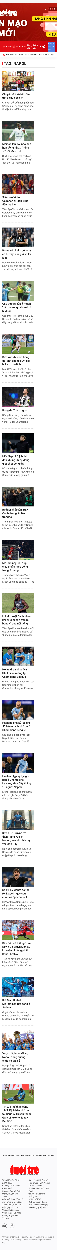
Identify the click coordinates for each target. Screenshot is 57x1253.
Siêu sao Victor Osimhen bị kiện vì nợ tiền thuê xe (15, 201)
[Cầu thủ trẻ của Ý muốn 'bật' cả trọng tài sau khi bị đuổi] (18, 291)
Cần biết (28, 46)
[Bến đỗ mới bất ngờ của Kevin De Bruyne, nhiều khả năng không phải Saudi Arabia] (18, 930)
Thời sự (33, 55)
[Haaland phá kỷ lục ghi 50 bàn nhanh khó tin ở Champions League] (18, 710)
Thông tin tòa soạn (10, 1210)
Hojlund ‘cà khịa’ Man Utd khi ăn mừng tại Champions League (15, 673)
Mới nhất (10, 55)
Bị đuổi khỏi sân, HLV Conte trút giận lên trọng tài (15, 513)
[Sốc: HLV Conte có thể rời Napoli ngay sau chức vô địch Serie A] (18, 877)
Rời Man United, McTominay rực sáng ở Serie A (16, 1004)
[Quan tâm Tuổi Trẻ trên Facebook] (12, 1226)
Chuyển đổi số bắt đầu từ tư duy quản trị (16, 96)
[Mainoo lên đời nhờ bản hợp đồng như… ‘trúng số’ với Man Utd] (18, 131)
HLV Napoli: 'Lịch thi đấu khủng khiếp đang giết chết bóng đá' (15, 460)
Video (26, 55)
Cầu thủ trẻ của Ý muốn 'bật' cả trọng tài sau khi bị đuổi (16, 307)
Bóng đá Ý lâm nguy (14, 410)
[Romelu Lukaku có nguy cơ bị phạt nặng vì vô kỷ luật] (18, 237)
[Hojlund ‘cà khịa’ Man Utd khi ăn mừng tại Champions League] (18, 656)
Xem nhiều (19, 55)
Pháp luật (49, 55)
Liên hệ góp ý (35, 1207)
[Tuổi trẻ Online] (24, 1170)
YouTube (19, 46)
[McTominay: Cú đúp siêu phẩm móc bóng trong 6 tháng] (18, 550)
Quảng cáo (35, 46)
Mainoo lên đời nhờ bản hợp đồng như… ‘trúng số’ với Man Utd (16, 147)
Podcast (9, 46)
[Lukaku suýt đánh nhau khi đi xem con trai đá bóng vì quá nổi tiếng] (18, 603)
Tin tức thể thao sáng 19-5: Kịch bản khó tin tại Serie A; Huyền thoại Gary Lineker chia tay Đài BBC (16, 1114)
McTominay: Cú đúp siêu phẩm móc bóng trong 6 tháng (15, 567)
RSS (44, 1207)
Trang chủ (7, 1156)
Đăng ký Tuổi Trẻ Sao (51, 47)
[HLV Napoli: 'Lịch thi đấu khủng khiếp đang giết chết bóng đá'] (18, 443)
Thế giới (41, 55)
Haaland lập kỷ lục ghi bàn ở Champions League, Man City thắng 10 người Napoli (16, 782)
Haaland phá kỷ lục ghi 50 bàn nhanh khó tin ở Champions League (16, 726)
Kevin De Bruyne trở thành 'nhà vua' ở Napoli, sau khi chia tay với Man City (16, 839)
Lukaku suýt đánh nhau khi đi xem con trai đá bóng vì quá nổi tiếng (16, 620)
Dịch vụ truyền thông (38, 1202)
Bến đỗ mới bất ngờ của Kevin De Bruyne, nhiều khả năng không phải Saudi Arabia (16, 949)
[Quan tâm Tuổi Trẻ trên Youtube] (4, 1226)
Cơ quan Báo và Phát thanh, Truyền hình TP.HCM (11, 1216)
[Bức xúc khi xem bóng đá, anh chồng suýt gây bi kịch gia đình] (18, 344)
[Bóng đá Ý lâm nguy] (18, 397)
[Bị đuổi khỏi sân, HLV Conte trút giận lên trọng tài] (18, 496)
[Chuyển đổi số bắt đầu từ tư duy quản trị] (18, 81)
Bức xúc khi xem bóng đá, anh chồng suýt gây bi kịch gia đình (16, 361)
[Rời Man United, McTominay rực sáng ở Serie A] (18, 987)
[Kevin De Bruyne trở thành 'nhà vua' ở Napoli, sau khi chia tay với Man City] (18, 820)
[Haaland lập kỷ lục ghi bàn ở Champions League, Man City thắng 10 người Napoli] (18, 763)
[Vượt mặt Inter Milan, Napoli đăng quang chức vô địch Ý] (18, 1040)
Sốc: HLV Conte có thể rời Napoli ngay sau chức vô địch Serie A (15, 893)
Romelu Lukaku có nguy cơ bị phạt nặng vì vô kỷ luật (16, 254)
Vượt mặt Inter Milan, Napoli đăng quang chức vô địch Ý (15, 1057)
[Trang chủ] (3, 54)
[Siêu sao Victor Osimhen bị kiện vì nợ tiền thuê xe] (18, 184)
